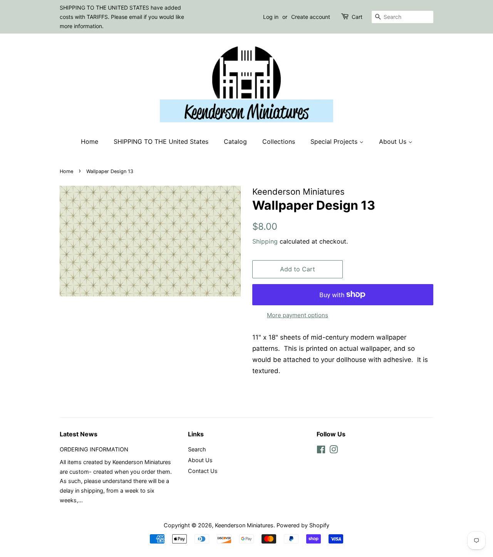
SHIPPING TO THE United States (161, 141)
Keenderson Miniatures (244, 525)
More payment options (297, 315)
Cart (357, 16)
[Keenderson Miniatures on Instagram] (333, 451)
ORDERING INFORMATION (94, 449)
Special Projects (334, 141)
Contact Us (203, 471)
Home (89, 141)
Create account (310, 16)
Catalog (235, 141)
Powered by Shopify (303, 525)
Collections (278, 141)
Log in (270, 16)
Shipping (265, 241)
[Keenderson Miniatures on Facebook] (321, 451)
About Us (393, 141)
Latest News (78, 434)
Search (197, 449)
